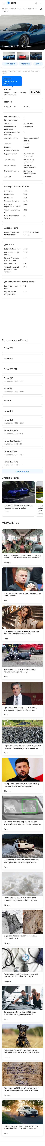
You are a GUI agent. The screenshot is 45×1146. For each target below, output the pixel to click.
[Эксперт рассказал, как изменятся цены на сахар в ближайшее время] (22, 890)
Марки (13, 8)
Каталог (5, 8)
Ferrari (22, 8)
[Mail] (8, 3)
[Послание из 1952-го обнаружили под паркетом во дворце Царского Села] (22, 1080)
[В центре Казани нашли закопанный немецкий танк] (22, 928)
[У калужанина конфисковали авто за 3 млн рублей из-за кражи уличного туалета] (22, 852)
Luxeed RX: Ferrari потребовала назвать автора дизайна (18, 507)
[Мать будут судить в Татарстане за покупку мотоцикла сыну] (22, 661)
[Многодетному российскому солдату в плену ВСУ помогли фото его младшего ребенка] (22, 547)
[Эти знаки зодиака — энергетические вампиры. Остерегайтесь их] (22, 623)
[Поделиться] (41, 9)
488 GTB (31, 8)
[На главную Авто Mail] (13, 3)
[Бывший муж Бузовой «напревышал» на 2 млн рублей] (22, 585)
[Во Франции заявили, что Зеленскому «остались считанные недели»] (22, 775)
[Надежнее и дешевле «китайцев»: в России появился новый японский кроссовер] (22, 1118)
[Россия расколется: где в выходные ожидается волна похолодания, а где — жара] (22, 1042)
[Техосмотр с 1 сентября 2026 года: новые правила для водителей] (22, 1004)
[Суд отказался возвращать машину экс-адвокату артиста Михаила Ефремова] (22, 699)
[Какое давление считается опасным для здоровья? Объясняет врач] (22, 966)
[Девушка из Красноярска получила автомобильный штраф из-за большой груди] (22, 813)
